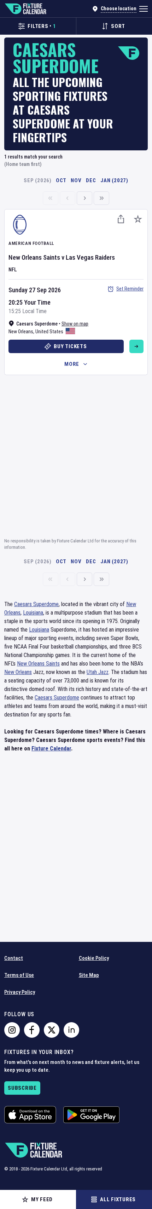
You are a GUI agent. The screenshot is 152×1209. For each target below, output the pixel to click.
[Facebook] (32, 1030)
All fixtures (118, 1199)
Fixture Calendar (51, 748)
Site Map (89, 975)
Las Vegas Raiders (90, 257)
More (71, 364)
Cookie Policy (94, 958)
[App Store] (30, 1114)
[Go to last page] (101, 198)
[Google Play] (91, 1114)
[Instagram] (12, 1030)
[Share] (121, 219)
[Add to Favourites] (138, 219)
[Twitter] (51, 1030)
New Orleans (20, 331)
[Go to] (136, 346)
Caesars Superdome (36, 604)
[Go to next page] (84, 198)
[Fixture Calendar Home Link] (25, 9)
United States (49, 331)
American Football (31, 243)
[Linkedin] (71, 1030)
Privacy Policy (19, 992)
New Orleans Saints (34, 257)
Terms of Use (19, 975)
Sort (118, 26)
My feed (42, 1199)
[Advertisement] (76, 455)
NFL (12, 269)
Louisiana (33, 612)
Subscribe (22, 1088)
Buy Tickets (70, 346)
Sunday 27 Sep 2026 (34, 290)
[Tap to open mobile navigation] (143, 9)
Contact (13, 958)
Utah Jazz (98, 672)
